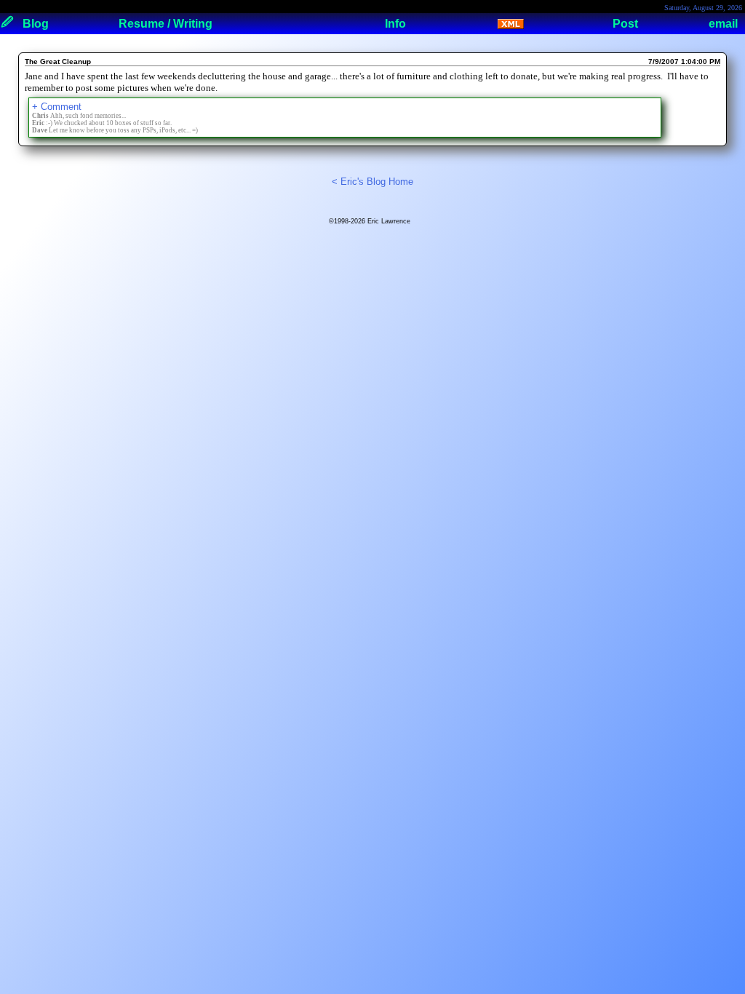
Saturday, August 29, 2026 (703, 8)
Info (395, 23)
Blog (36, 23)
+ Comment (56, 106)
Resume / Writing (165, 23)
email (723, 23)
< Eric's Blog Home (372, 181)
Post (625, 23)
